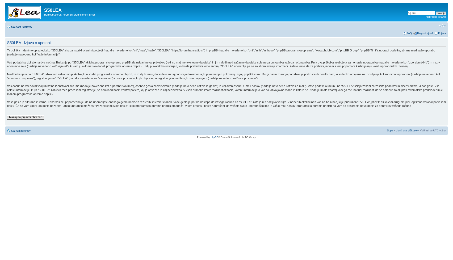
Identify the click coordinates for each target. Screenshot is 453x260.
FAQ (409, 33)
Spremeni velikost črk (442, 26)
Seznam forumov (21, 26)
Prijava (442, 33)
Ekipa (390, 130)
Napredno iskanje (436, 16)
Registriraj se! (425, 33)
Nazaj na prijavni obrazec (25, 117)
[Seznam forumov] (25, 11)
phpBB (214, 137)
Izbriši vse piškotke (406, 130)
